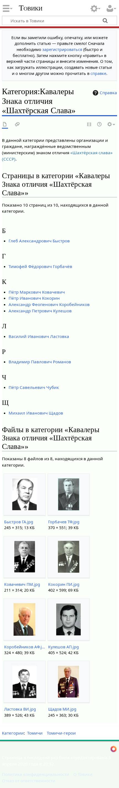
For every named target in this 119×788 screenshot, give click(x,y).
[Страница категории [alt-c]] (5, 124)
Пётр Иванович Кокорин (34, 298)
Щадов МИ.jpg (62, 709)
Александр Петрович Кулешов (40, 310)
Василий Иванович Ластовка (39, 336)
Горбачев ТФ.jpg (63, 521)
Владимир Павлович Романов (40, 361)
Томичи (35, 733)
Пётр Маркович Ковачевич (37, 292)
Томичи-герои (61, 733)
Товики (30, 8)
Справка (108, 92)
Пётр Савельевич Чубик (34, 387)
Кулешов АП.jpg (63, 646)
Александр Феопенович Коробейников (49, 304)
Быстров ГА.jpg (18, 521)
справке (98, 73)
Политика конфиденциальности (35, 774)
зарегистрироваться (62, 49)
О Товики (82, 774)
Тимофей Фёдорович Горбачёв (40, 266)
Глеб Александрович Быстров (39, 240)
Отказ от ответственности (28, 780)
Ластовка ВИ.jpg (20, 709)
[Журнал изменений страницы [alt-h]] (100, 124)
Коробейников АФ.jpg (24, 646)
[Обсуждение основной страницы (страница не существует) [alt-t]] (17, 124)
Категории (13, 733)
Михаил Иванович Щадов (36, 413)
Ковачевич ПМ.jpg (22, 584)
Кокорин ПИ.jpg (63, 584)
